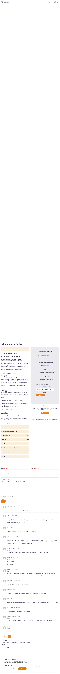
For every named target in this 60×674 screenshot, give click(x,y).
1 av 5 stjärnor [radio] (9, 645)
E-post (5, 473)
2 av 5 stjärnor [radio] (10, 645)
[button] (58, 2)
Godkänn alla (22, 668)
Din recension (6, 647)
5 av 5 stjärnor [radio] (14, 645)
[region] (15, 664)
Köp (41, 395)
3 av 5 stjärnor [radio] (12, 645)
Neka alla (14, 668)
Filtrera (7, 668)
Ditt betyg (5, 645)
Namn (3, 655)
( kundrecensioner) (42, 355)
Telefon (35, 468)
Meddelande (6, 479)
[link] (5, 2)
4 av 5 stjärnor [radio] (13, 645)
